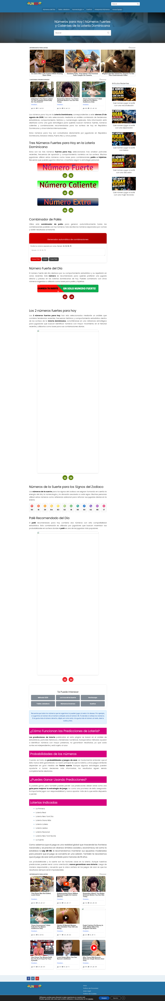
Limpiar (45, 259)
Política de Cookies (89, 994)
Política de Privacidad (90, 988)
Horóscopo (92, 697)
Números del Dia (49, 9)
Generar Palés (36, 259)
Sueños (89, 9)
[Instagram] (33, 978)
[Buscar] (138, 3)
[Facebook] (28, 978)
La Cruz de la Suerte (68, 697)
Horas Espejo (117, 9)
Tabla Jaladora (64, 9)
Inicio (85, 986)
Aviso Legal (87, 991)
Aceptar (104, 998)
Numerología (77, 9)
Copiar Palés (53, 259)
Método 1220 (43, 697)
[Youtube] (37, 978)
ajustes (90, 999)
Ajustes (115, 998)
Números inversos (68, 704)
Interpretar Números (102, 9)
